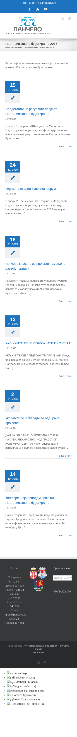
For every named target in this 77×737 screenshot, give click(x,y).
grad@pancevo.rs (47, 3)
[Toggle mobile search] (62, 19)
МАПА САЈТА (62, 591)
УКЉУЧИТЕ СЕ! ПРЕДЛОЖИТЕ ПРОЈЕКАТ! (38, 343)
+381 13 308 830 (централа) (16, 593)
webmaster (38, 652)
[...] (21, 138)
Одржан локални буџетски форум (30, 189)
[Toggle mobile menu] (70, 19)
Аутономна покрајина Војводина (40, 646)
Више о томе (65, 146)
